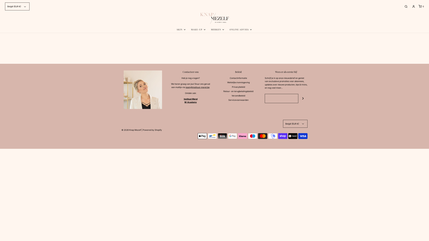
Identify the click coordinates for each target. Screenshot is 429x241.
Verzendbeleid (238, 95)
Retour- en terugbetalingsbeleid (238, 91)
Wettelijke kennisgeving (238, 82)
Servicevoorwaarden (238, 100)
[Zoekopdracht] (406, 6)
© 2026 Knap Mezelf (131, 130)
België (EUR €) (14, 6)
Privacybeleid (238, 87)
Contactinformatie (238, 78)
